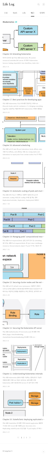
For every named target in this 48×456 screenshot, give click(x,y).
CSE (6, 12)
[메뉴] (43, 4)
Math (15, 12)
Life (24, 12)
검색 (38, 4)
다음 (29, 437)
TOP (43, 452)
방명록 (42, 12)
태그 (32, 12)
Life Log (8, 4)
